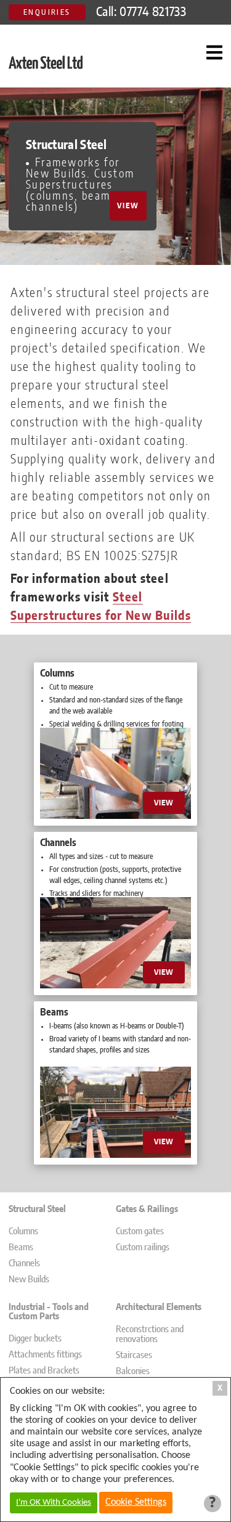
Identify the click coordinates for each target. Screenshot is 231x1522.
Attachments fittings (45, 1354)
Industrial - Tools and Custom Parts (49, 1312)
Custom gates (140, 1231)
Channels (24, 1263)
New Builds (29, 1279)
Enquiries (47, 12)
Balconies (133, 1371)
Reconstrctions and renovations (150, 1334)
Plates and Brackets (44, 1370)
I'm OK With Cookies (53, 1502)
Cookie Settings (135, 1502)
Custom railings (142, 1247)
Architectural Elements (158, 1307)
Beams (21, 1247)
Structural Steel (37, 1209)
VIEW (128, 206)
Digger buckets (35, 1338)
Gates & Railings (147, 1209)
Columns (23, 1231)
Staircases (134, 1355)
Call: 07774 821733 (141, 12)
